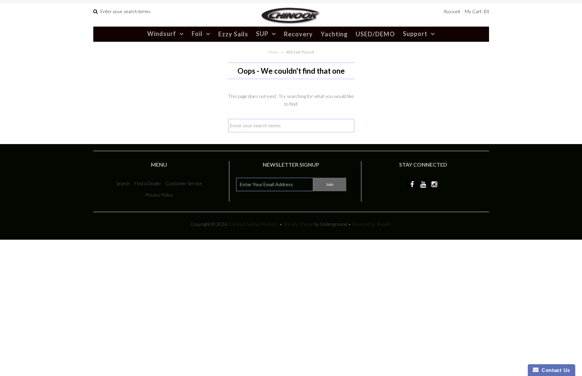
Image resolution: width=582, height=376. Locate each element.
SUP (262, 33)
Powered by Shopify (371, 224)
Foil (197, 33)
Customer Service (184, 183)
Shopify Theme (298, 224)
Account (452, 11)
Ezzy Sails (233, 34)
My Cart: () (477, 11)
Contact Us (554, 370)
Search (123, 183)
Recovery (298, 34)
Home (273, 52)
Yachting (334, 34)
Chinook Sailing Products (253, 224)
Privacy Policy (159, 195)
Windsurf (161, 33)
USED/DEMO (375, 34)
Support (415, 33)
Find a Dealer (147, 183)
